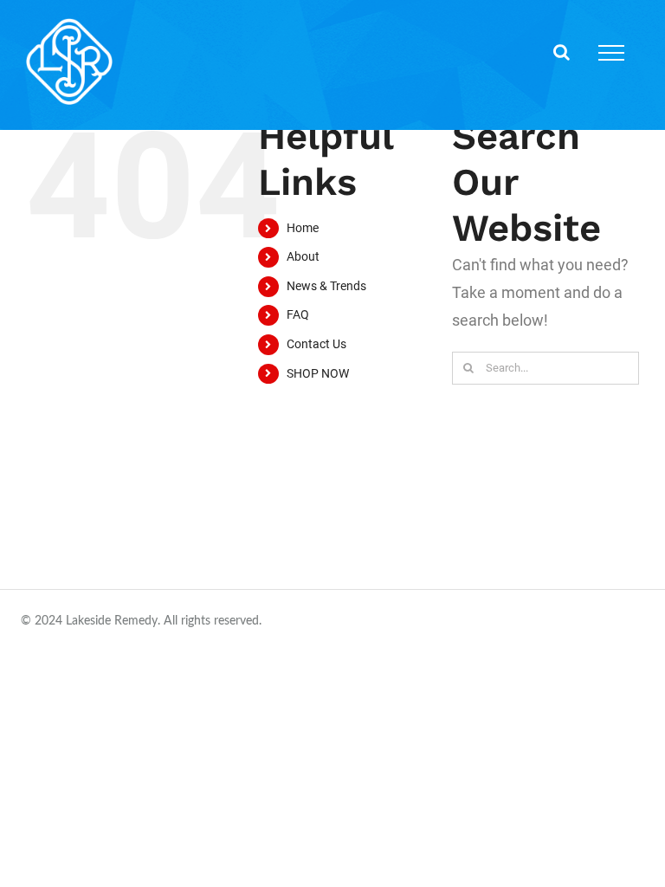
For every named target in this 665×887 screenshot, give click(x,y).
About (303, 256)
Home (303, 228)
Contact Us (316, 344)
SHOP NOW (318, 373)
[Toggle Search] (561, 52)
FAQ (298, 314)
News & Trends (326, 286)
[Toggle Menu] (611, 53)
